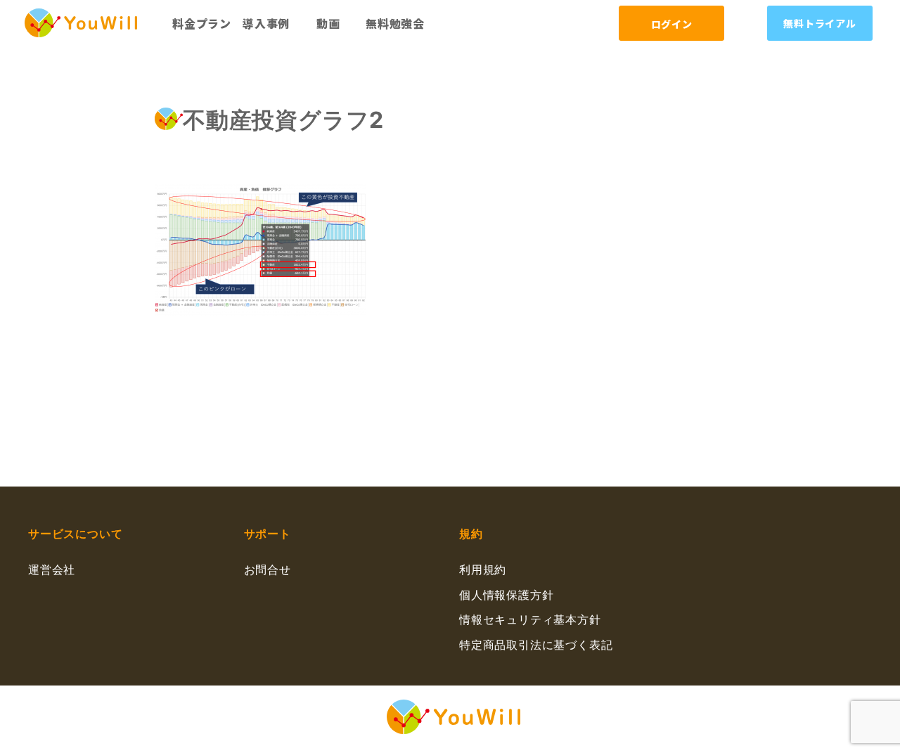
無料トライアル (819, 23)
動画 (328, 23)
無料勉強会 (395, 23)
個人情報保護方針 (506, 595)
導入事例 (266, 23)
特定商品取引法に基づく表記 (535, 645)
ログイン (672, 24)
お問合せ (267, 569)
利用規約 (482, 569)
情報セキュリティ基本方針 (530, 619)
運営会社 (51, 569)
